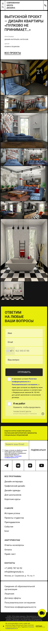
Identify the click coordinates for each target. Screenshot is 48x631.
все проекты (13, 53)
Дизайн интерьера (14, 481)
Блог (7, 531)
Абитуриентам (12, 540)
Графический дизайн (15, 486)
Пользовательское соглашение (20, 602)
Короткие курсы (12, 499)
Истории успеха (12, 513)
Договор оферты (13, 598)
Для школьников (13, 495)
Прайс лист (10, 554)
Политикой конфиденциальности (13, 456)
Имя (10, 333)
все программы (13, 476)
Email (10, 342)
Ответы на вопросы (14, 545)
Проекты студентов (14, 518)
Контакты (10, 563)
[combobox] (10, 351)
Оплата (8, 549)
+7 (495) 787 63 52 (13, 568)
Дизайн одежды (13, 490)
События (9, 526)
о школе (9, 508)
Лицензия (9, 593)
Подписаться (38, 450)
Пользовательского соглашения (24, 385)
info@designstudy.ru (14, 571)
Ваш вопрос (13, 359)
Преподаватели (12, 522)
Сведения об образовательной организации (20, 588)
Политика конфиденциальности (20, 607)
